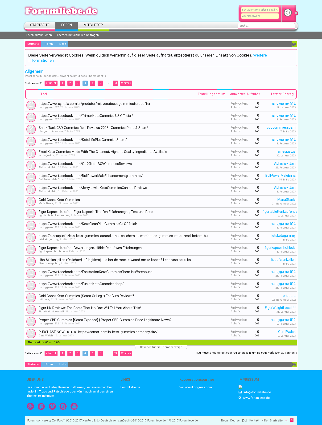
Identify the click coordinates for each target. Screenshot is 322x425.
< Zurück (51, 83)
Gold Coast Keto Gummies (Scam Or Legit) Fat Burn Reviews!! (86, 296)
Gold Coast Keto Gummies (59, 200)
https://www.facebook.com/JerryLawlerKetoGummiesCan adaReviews (93, 188)
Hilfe (265, 420)
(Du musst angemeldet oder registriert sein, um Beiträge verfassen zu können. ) (246, 352)
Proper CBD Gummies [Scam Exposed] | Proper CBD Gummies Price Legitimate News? (105, 320)
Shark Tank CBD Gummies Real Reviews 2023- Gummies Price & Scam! (93, 128)
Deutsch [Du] (238, 420)
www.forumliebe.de (256, 398)
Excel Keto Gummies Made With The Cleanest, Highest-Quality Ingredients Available (103, 152)
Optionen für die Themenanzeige (161, 347)
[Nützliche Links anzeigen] (294, 44)
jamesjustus (46, 155)
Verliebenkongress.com (195, 387)
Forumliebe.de (130, 387)
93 (115, 83)
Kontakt (254, 420)
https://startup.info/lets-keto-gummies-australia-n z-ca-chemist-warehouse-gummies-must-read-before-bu (123, 236)
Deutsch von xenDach (124, 420)
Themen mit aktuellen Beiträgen (78, 35)
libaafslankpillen (49, 263)
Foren (66, 25)
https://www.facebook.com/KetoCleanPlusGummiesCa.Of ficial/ (88, 224)
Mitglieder (93, 25)
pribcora (44, 299)
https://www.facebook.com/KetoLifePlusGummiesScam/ (83, 140)
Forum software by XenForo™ (63, 420)
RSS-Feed (291, 420)
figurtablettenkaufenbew (54, 215)
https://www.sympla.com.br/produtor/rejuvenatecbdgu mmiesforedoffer (94, 104)
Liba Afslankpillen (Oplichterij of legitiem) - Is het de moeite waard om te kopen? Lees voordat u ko (115, 260)
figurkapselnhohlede (52, 251)
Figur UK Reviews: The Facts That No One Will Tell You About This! (90, 308)
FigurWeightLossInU (51, 311)
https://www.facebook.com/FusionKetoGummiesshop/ (81, 284)
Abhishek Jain (48, 167)
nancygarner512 (49, 107)
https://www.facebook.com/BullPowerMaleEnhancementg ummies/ (91, 176)
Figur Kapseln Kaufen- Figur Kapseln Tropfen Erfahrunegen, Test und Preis (96, 212)
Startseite (40, 25)
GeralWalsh (46, 335)
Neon (224, 420)
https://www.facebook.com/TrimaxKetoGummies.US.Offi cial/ (86, 116)
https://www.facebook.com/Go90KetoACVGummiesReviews (85, 164)
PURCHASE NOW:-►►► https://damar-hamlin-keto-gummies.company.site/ (98, 332)
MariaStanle (46, 203)
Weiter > (126, 83)
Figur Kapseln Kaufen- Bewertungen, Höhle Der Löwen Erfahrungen (90, 248)
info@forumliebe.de (257, 392)
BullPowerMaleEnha (51, 179)
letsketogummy (48, 239)
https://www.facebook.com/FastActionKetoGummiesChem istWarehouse (96, 272)
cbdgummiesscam (51, 131)
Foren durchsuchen (39, 35)
